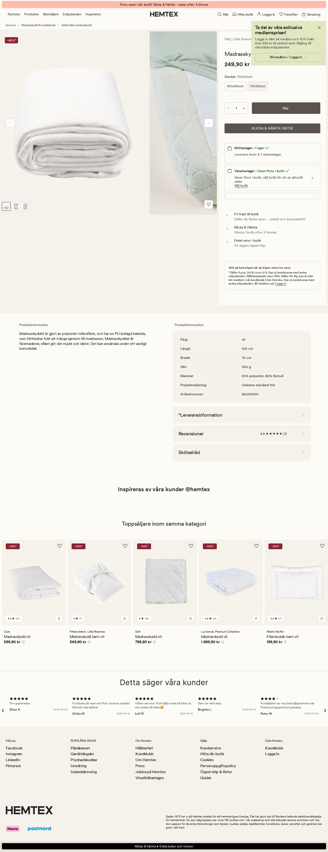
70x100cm (258, 86)
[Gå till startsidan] (164, 14)
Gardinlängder (82, 754)
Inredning (78, 766)
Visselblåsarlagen (149, 778)
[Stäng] (319, 27)
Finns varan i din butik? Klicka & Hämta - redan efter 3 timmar (164, 4)
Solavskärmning (84, 772)
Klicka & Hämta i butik (272, 128)
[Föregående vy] (10, 123)
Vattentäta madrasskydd (76, 25)
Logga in (280, 283)
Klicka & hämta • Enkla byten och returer (164, 846)
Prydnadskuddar (84, 760)
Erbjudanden (72, 14)
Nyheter (14, 14)
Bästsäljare (51, 14)
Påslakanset (80, 748)
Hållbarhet (144, 748)
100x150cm (235, 86)
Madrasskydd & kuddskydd (38, 25)
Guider (206, 778)
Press (139, 766)
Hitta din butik (212, 754)
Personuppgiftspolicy (218, 766)
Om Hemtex (145, 760)
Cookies (207, 760)
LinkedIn (13, 760)
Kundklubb (144, 754)
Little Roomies (243, 39)
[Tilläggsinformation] (22, 643)
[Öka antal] (244, 108)
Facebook (14, 748)
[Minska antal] (229, 108)
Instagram (14, 754)
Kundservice (210, 748)
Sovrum (11, 25)
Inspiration (93, 14)
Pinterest (13, 766)
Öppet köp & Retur (216, 772)
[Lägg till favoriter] (208, 204)
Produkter (31, 14)
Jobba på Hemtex (150, 772)
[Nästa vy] (208, 123)
